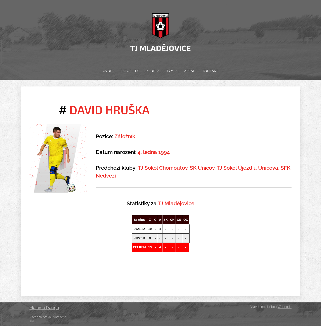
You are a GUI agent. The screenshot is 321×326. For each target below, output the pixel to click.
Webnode (285, 307)
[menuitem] (108, 71)
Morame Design (44, 307)
